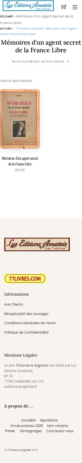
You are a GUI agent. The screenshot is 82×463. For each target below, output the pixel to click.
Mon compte (57, 425)
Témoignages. (30, 431)
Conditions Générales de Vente (30, 323)
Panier (10, 431)
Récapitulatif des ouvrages (26, 314)
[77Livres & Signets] (28, 5)
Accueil (6, 16)
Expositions (49, 420)
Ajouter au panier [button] (18, 181)
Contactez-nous (59, 431)
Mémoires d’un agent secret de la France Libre (20, 161)
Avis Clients (13, 304)
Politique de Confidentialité (26, 332)
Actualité (28, 420)
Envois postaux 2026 (27, 425)
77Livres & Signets (19, 450)
